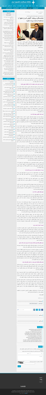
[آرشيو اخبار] (25, 386)
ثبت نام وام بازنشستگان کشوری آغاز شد (36, 330)
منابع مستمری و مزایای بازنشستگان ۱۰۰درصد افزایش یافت (33, 332)
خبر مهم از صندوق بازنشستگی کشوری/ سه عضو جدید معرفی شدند (32, 340)
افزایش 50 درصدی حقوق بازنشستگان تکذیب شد (35, 336)
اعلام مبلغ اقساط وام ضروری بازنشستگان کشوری (35, 338)
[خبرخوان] (21, 386)
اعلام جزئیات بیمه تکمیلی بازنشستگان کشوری (35, 329)
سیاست (33, 6)
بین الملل (14, 6)
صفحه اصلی (41, 6)
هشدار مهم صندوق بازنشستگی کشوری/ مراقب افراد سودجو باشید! (32, 341)
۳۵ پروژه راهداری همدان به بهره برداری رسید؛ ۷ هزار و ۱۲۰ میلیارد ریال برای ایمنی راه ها (8, 50)
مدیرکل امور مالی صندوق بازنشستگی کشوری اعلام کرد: (35, 16)
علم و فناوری (10, 6)
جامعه (30, 6)
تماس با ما (40, 380)
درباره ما (40, 382)
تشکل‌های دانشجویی (23, 8)
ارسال (19, 366)
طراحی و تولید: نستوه (22, 393)
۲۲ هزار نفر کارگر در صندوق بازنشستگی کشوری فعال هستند (33, 334)
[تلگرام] (23, 386)
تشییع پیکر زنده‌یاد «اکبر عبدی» (9, 83)
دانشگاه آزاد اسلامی (9, 8)
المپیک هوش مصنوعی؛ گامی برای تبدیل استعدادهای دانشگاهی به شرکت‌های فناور (8, 28)
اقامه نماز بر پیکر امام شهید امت (9, 90)
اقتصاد (27, 6)
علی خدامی (40, 303)
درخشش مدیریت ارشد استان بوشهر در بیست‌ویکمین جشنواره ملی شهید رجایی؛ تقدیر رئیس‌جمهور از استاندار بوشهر (8, 73)
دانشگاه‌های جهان (16, 8)
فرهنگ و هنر (19, 6)
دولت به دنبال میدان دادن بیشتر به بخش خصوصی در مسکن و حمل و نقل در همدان (8, 46)
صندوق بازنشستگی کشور (33, 303)
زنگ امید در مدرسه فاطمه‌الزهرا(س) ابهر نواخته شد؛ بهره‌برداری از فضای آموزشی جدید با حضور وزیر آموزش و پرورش (8, 32)
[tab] (9, 11)
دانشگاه (37, 6)
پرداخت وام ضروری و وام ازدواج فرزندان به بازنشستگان (34, 337)
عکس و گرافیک (4, 6)
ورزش (23, 6)
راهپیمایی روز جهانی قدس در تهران (8, 104)
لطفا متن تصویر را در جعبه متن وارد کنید (36, 361)
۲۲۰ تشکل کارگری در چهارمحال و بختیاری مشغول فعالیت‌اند (33, 333)
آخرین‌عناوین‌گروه (35, 8)
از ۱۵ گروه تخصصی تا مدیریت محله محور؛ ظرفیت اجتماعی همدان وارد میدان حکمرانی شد (8, 69)
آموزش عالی (30, 8)
